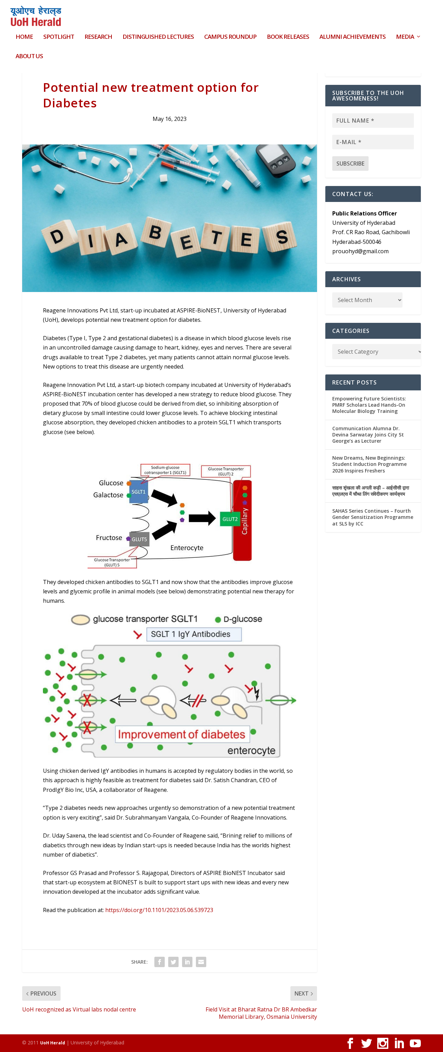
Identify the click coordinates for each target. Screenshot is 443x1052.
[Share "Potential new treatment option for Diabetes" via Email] (201, 962)
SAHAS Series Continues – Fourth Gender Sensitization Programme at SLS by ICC (372, 517)
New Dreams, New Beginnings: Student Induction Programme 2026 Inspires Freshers (369, 464)
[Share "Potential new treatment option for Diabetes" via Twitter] (173, 962)
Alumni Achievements (352, 37)
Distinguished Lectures (158, 37)
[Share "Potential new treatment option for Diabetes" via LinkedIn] (187, 962)
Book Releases (288, 37)
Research (98, 37)
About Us (29, 56)
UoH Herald (52, 1043)
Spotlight (58, 37)
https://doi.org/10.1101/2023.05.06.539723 (159, 910)
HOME (24, 37)
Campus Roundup (230, 37)
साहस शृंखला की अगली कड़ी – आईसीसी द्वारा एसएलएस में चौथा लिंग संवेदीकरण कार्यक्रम (370, 490)
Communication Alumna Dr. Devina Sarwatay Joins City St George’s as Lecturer (368, 434)
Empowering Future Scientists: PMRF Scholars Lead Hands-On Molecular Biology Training (369, 404)
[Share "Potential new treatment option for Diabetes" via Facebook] (159, 962)
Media (405, 37)
